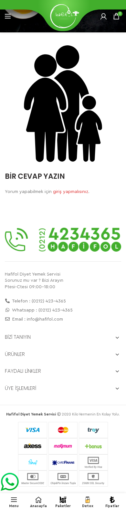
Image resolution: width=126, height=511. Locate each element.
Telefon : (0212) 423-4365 (38, 301)
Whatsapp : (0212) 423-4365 (42, 310)
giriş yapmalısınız (70, 191)
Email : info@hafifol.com (37, 319)
